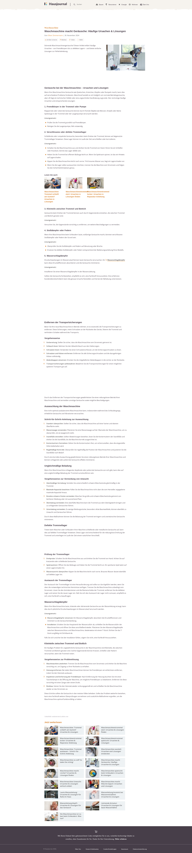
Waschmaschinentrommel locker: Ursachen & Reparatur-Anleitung (98, 194)
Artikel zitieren (52, 40)
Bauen (101, 4)
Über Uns (145, 4)
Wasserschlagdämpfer (116, 260)
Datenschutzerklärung (140, 849)
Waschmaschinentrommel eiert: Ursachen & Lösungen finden (77, 194)
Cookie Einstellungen (109, 849)
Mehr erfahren (120, 839)
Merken (64, 40)
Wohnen (135, 4)
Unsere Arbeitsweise (92, 849)
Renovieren (112, 4)
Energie (124, 4)
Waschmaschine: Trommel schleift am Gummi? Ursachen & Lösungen (51, 197)
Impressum (124, 849)
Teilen (72, 40)
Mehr (81, 40)
